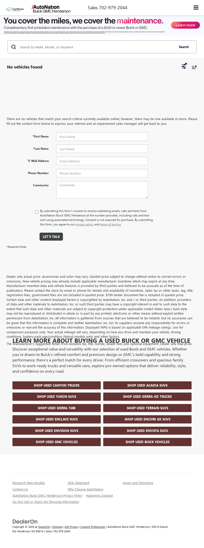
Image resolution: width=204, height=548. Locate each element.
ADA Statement (78, 482)
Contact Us (20, 489)
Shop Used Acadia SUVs (147, 385)
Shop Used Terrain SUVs (147, 408)
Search (184, 47)
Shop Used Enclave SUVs (57, 419)
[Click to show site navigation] (196, 7)
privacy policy (85, 224)
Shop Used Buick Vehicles (147, 442)
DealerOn (44, 527)
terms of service (110, 224)
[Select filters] (184, 67)
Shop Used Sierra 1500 (56, 408)
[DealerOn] (25, 521)
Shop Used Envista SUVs (147, 430)
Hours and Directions (138, 482)
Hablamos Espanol (99, 495)
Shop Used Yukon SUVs (56, 396)
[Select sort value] (193, 67)
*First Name (41, 136)
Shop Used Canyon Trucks (56, 385)
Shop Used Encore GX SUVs (147, 419)
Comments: (41, 185)
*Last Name (41, 148)
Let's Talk (51, 236)
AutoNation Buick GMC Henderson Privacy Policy (47, 495)
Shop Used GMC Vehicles (57, 442)
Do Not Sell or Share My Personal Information (45, 501)
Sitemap (57, 527)
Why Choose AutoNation (85, 489)
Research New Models (28, 482)
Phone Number (38, 173)
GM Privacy (71, 527)
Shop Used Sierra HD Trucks (147, 396)
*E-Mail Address (38, 161)
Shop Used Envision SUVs (56, 430)
